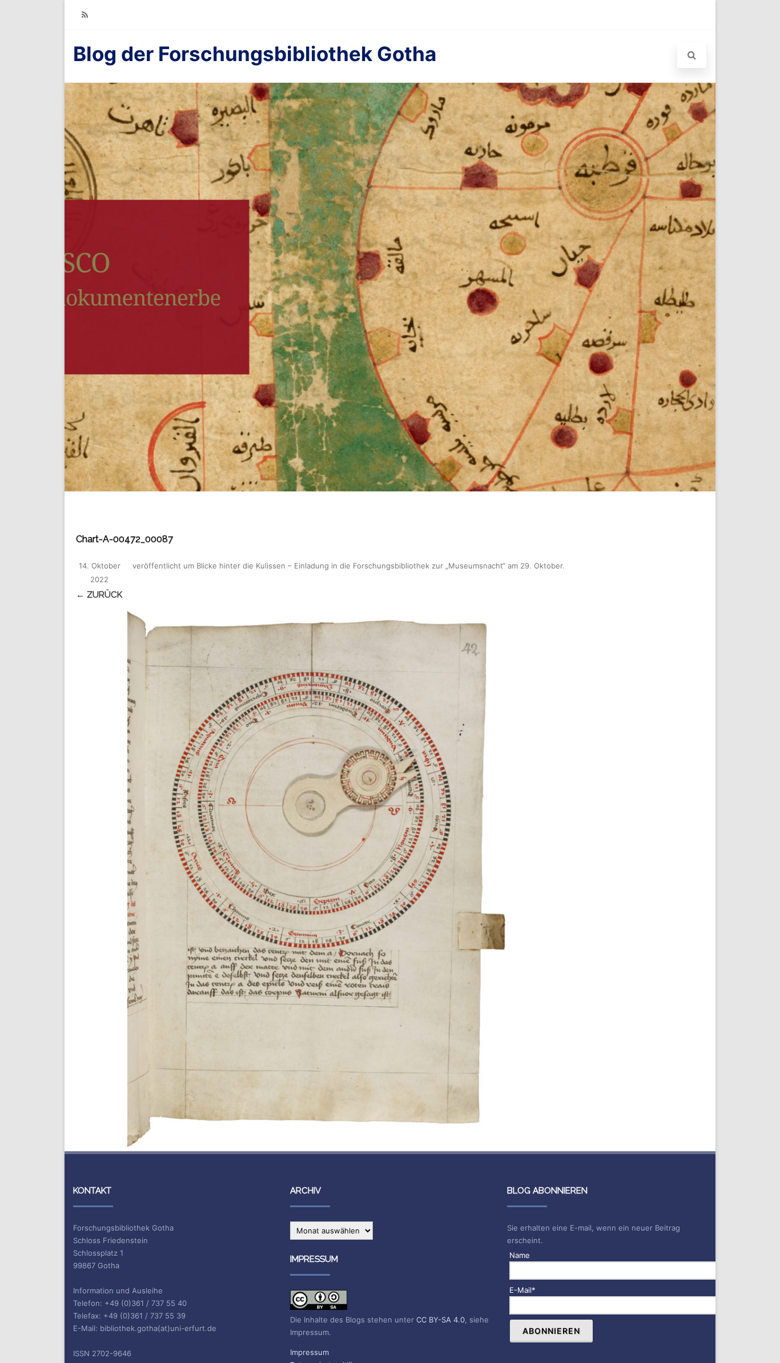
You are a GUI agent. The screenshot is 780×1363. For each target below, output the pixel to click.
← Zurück (99, 595)
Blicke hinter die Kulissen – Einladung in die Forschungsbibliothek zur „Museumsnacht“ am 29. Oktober (379, 565)
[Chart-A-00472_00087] (320, 877)
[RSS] (84, 14)
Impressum (309, 1352)
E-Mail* (522, 1290)
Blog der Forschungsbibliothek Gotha (254, 54)
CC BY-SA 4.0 (440, 1319)
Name (519, 1255)
